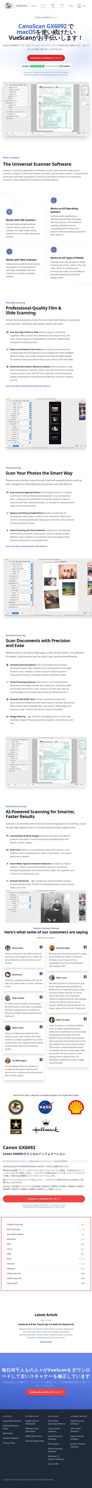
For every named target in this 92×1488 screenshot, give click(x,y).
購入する (53, 5)
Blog (71, 6)
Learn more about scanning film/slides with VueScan (28, 386)
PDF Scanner (53, 1444)
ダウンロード (43, 5)
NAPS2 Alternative (33, 1436)
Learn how (21, 887)
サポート (62, 5)
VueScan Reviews (10, 1438)
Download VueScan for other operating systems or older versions (46, 75)
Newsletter (8, 1433)
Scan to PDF (53, 1464)
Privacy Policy (9, 1443)
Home (33, 6)
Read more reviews (46, 937)
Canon (29, 1170)
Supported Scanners (12, 1421)
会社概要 (79, 5)
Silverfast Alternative (34, 1441)
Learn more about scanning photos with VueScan (27, 546)
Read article (46, 1342)
